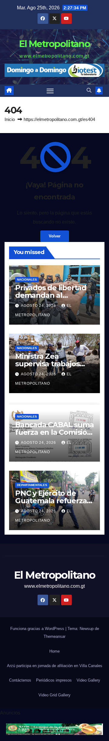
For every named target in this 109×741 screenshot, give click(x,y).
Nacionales (27, 279)
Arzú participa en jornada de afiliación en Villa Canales (54, 665)
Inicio (10, 119)
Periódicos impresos (54, 680)
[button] (89, 90)
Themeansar (54, 636)
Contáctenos (20, 680)
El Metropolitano (54, 43)
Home (54, 651)
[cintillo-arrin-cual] (54, 728)
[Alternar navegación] (50, 91)
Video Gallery (88, 680)
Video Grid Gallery (54, 695)
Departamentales (32, 485)
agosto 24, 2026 (39, 306)
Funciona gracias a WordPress (37, 628)
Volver (55, 236)
